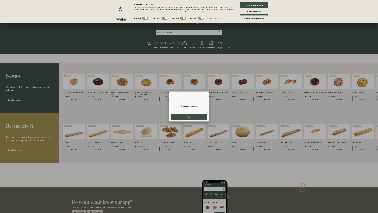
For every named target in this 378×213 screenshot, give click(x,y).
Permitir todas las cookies (254, 5)
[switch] (164, 18)
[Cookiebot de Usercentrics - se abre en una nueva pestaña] (120, 19)
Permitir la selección (254, 12)
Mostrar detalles (213, 18)
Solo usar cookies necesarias (254, 18)
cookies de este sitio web (146, 7)
